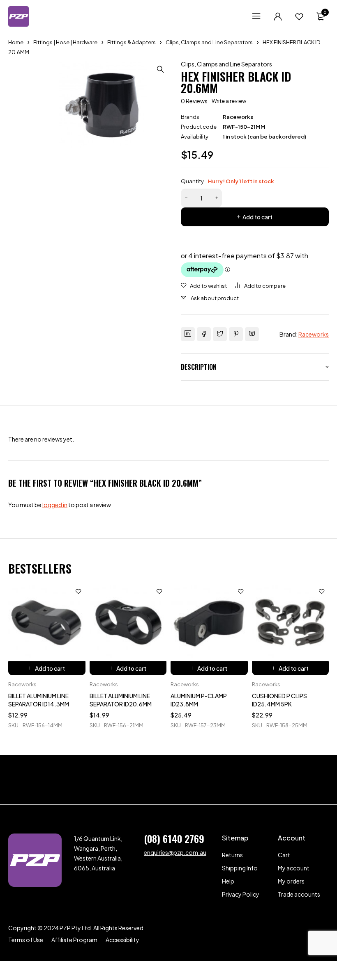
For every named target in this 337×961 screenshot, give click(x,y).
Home (15, 42)
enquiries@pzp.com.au (175, 852)
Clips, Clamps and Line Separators (209, 42)
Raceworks (238, 117)
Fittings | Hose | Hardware (65, 42)
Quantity (227, 181)
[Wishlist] (299, 16)
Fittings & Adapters (131, 42)
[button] (160, 69)
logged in (54, 504)
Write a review (229, 101)
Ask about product (215, 298)
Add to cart (257, 217)
